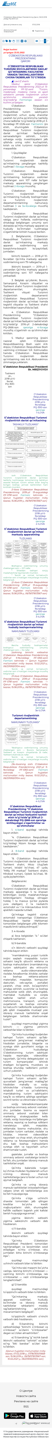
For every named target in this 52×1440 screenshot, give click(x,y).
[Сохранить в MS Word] (22, 41)
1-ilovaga (19, 166)
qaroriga (28, 327)
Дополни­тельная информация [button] (10, 31)
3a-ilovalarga (30, 206)
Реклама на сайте (26, 1401)
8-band (21, 851)
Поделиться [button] (39, 31)
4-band (20, 829)
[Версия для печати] (25, 41)
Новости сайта (26, 1396)
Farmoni (27, 495)
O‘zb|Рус (47, 41)
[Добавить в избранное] (3, 41)
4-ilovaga (42, 327)
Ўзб (43, 41)
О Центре (25, 1390)
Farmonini (37, 124)
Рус (40, 41)
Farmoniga (26, 100)
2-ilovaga (19, 186)
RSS (26, 1406)
